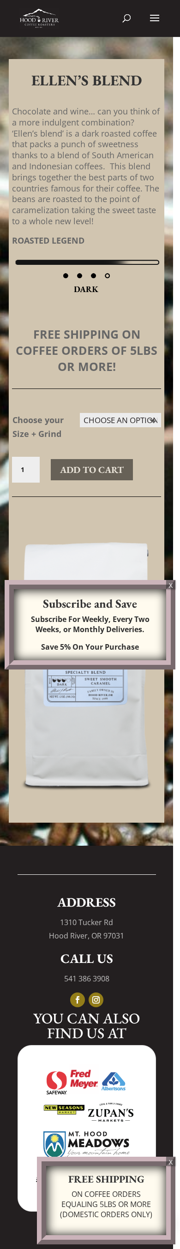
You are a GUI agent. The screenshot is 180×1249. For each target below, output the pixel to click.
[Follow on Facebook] (77, 999)
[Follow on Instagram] (96, 999)
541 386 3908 (86, 979)
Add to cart (92, 470)
